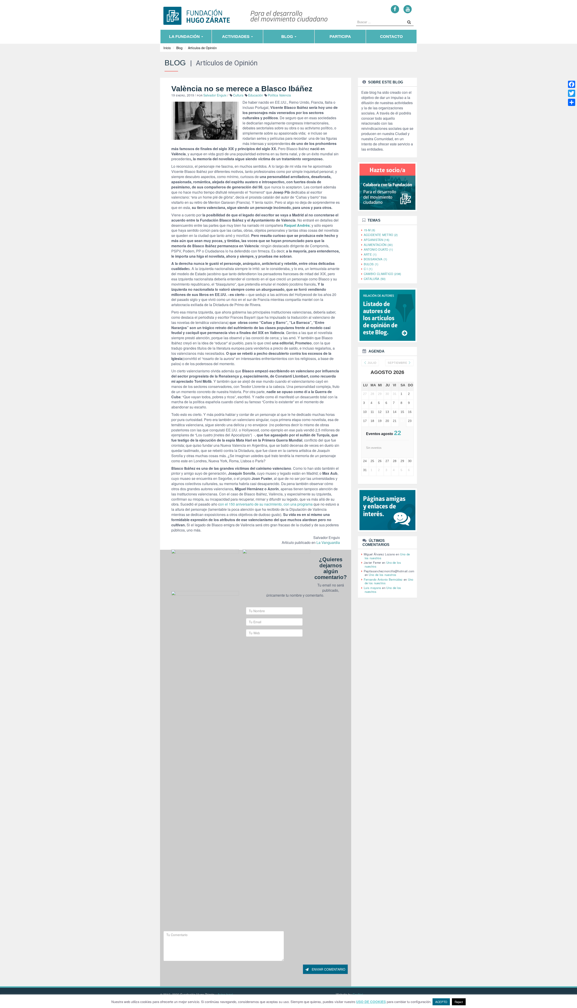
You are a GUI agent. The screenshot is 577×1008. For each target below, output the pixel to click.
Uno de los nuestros (382, 575)
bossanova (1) (375, 259)
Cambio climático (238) (382, 274)
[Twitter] (571, 93)
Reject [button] (459, 1002)
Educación (255, 95)
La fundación (185, 36)
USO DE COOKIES (371, 1001)
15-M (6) (369, 230)
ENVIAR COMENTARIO (328, 969)
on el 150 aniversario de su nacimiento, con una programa (266, 504)
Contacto (391, 36)
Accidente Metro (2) (381, 235)
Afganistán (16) (376, 240)
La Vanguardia (328, 542)
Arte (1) (370, 254)
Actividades (236, 36)
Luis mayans (372, 588)
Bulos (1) (371, 264)
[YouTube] (407, 8)
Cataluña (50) (375, 279)
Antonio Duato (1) (378, 249)
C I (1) (368, 269)
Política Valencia (279, 95)
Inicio (167, 48)
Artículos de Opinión (202, 48)
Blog (287, 36)
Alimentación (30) (378, 245)
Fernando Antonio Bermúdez (383, 579)
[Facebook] (395, 8)
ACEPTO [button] (441, 1002)
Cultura (238, 95)
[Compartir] (571, 102)
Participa (340, 36)
